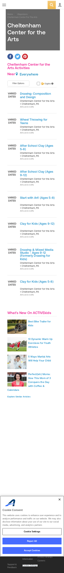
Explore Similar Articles (19, 397)
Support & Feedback (12, 566)
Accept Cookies (32, 550)
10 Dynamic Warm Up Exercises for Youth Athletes (40, 343)
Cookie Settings (32, 531)
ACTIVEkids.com (19, 5)
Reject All (32, 541)
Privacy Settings (45, 557)
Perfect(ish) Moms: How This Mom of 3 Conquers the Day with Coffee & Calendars (29, 382)
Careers (41, 561)
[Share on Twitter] (18, 56)
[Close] (59, 499)
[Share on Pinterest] (25, 56)
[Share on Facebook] (10, 56)
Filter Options (18, 83)
